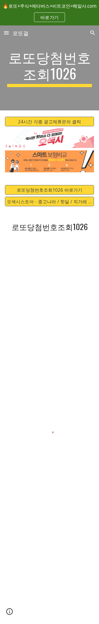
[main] (49, 68)
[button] (6, 32)
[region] (49, 12)
